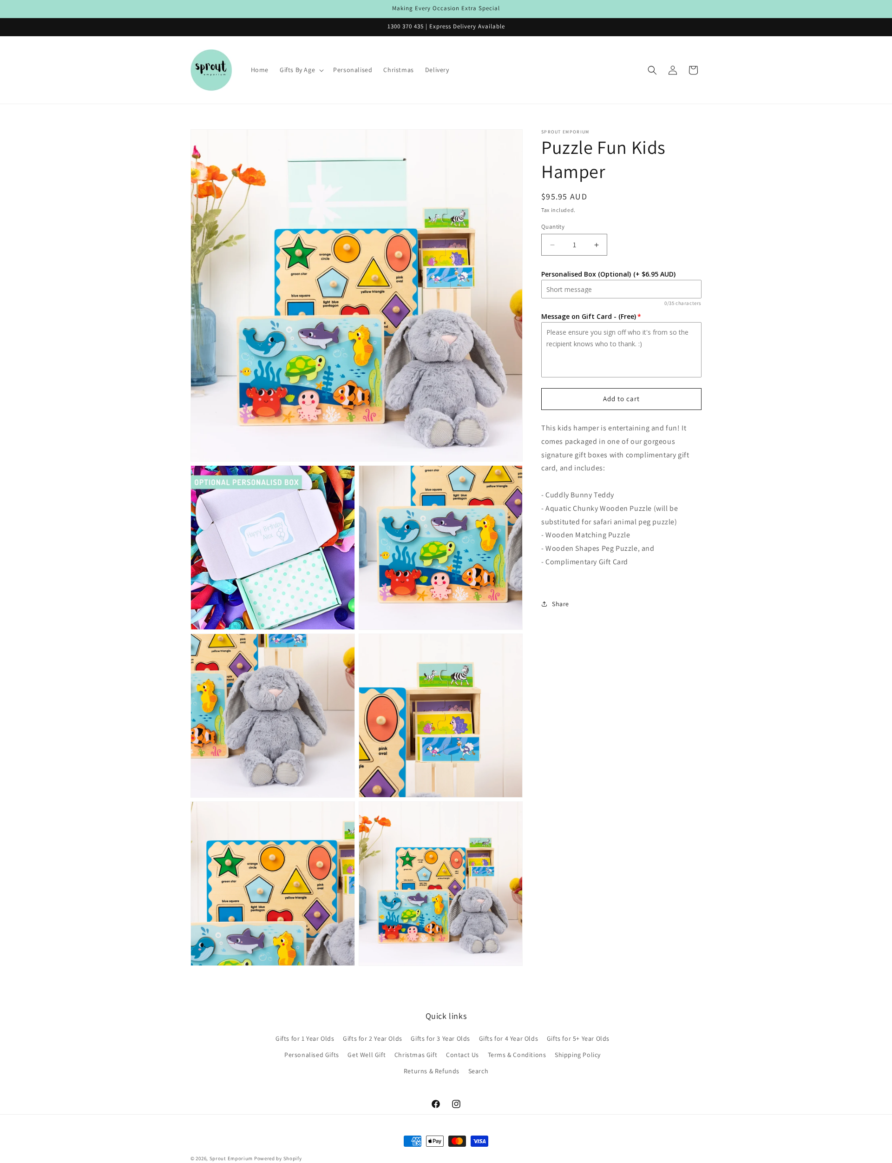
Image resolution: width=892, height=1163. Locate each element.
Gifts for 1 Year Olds (304, 1038)
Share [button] (560, 604)
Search (478, 1071)
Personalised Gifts (311, 1055)
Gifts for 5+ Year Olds (578, 1038)
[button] (301, 69)
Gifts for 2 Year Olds (372, 1038)
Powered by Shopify (278, 1158)
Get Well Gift (367, 1055)
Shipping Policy (578, 1055)
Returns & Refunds (431, 1071)
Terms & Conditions (517, 1055)
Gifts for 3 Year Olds (440, 1038)
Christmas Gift (415, 1055)
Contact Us (462, 1055)
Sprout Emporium (231, 1158)
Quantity (552, 227)
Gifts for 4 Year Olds (508, 1038)
